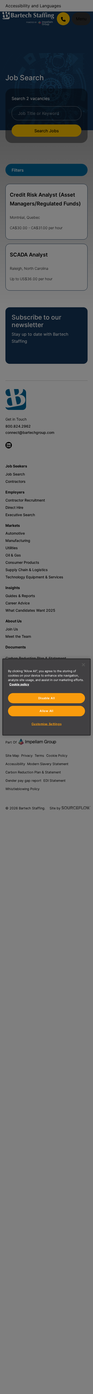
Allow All (46, 711)
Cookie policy (19, 684)
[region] (46, 697)
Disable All (46, 698)
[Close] (83, 664)
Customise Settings (46, 724)
